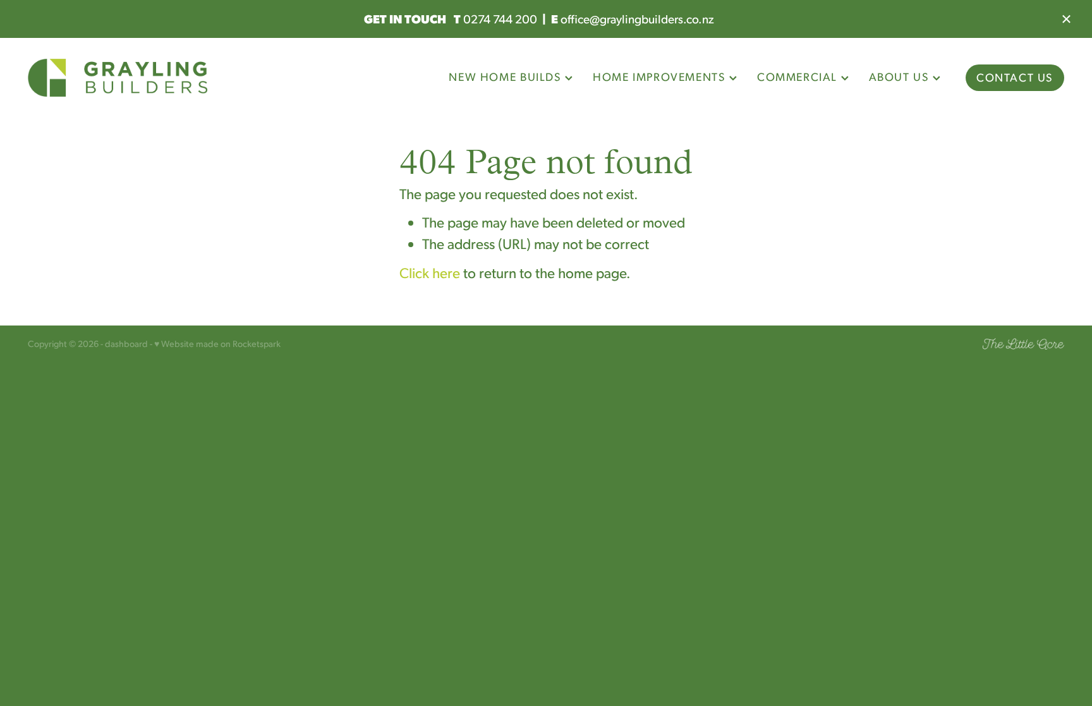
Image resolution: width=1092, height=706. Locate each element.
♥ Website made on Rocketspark (217, 343)
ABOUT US (901, 76)
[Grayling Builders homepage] (131, 78)
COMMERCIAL (799, 76)
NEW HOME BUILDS (507, 76)
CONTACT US (1014, 77)
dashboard (126, 343)
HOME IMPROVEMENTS (661, 76)
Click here (429, 272)
